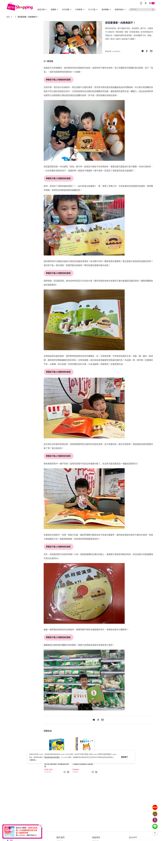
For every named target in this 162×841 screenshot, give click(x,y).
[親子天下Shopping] (19, 7)
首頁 (8, 17)
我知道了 (124, 757)
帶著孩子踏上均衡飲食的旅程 (58, 80)
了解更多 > (32, 760)
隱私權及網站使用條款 (51, 757)
